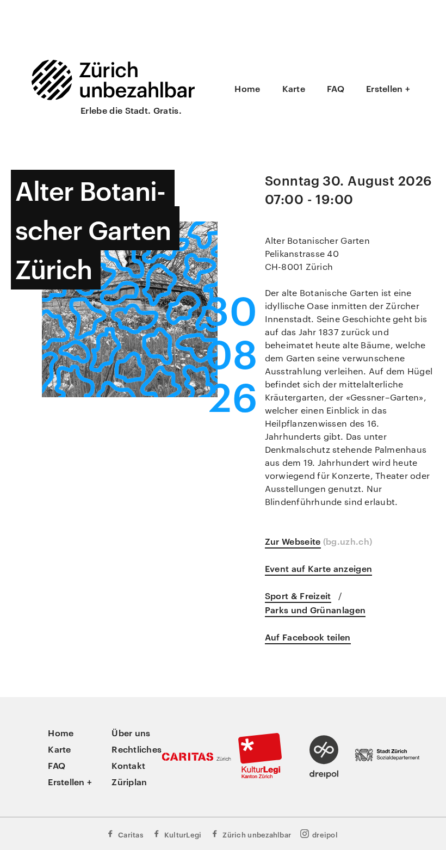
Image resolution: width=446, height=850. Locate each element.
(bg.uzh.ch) (348, 541)
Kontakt (128, 765)
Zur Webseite (293, 541)
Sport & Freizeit (298, 595)
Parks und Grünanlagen (315, 609)
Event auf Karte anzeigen (319, 568)
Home (247, 88)
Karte (293, 88)
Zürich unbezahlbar (256, 834)
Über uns (131, 732)
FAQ (335, 88)
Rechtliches (137, 749)
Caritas (130, 834)
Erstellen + (388, 88)
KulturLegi (183, 834)
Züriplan (129, 781)
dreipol (325, 834)
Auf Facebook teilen (308, 637)
